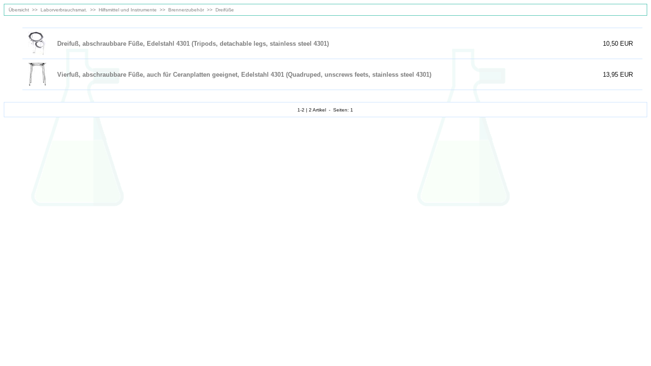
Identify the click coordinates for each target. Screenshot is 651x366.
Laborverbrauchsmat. (64, 9)
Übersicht (18, 9)
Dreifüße (224, 9)
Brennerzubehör (186, 9)
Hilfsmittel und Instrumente (128, 9)
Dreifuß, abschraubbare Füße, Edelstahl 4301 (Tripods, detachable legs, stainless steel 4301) (193, 43)
